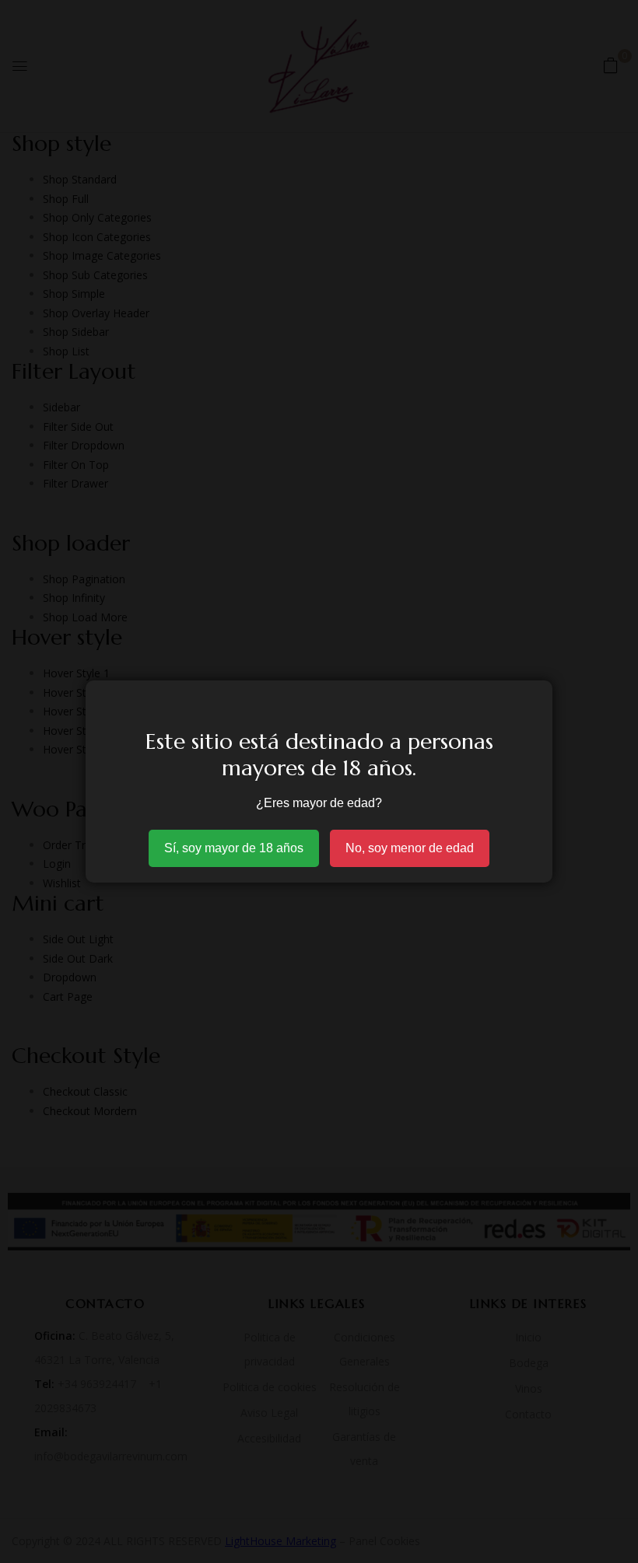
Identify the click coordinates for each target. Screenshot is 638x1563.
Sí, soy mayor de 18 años (233, 848)
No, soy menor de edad (409, 848)
